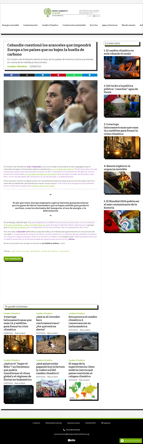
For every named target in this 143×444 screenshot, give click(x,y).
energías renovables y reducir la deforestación (25, 225)
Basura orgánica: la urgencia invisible (117, 167)
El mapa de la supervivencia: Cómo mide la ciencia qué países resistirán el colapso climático (82, 370)
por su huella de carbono (62, 169)
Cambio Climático (50, 25)
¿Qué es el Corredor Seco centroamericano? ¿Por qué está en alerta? (48, 323)
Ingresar (106, 423)
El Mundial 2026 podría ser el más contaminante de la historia (121, 204)
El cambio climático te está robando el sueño (119, 52)
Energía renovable (10, 25)
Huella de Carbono (49, 251)
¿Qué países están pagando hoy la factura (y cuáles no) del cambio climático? (50, 368)
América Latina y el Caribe (42, 186)
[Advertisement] (50, 147)
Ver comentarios (13, 259)
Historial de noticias (53, 423)
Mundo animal (128, 25)
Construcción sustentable (74, 25)
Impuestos (64, 251)
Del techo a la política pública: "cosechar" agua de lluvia (121, 89)
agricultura (16, 251)
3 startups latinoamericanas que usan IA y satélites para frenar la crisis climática (18, 323)
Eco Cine (94, 25)
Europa (26, 251)
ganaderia (35, 251)
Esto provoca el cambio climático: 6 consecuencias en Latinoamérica (83, 321)
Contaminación (30, 25)
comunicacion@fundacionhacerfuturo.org (71, 434)
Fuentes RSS (90, 423)
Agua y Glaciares (109, 25)
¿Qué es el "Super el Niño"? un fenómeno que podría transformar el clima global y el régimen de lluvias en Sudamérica (18, 371)
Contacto (36, 423)
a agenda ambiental (18, 227)
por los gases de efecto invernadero (41, 174)
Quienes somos (73, 423)
